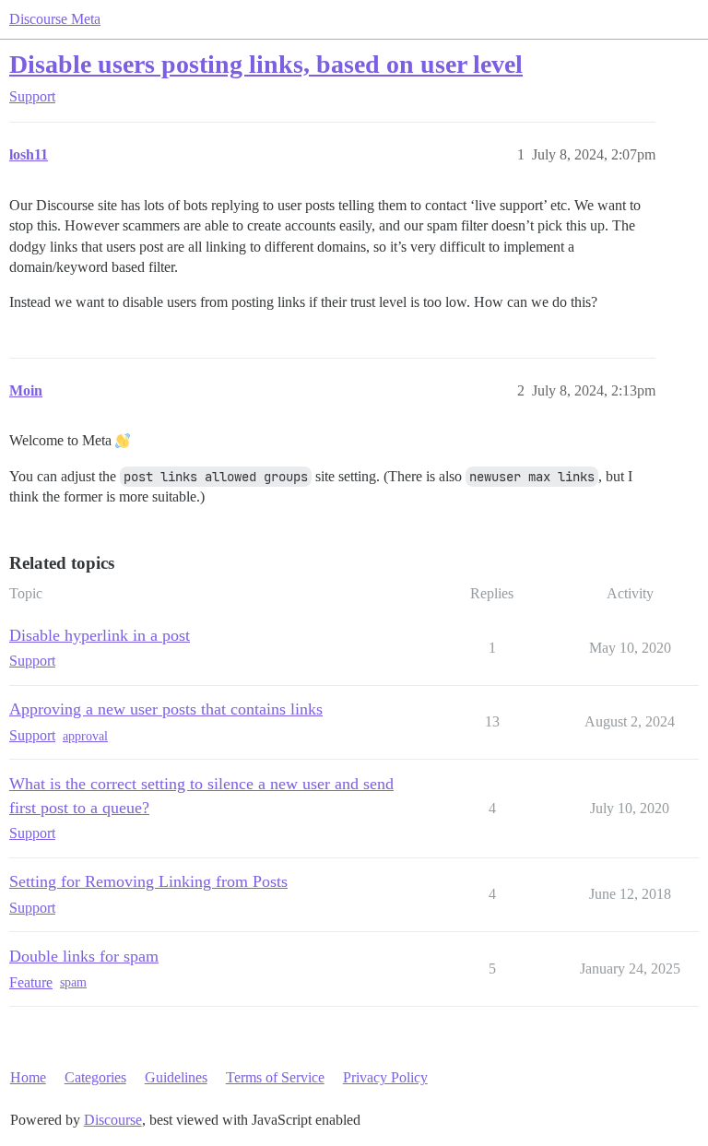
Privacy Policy (385, 1077)
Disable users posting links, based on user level (266, 64)
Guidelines (176, 1077)
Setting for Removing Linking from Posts (148, 881)
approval (85, 736)
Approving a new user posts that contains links (166, 709)
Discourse (113, 1120)
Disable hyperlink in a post (99, 635)
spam (73, 982)
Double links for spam (84, 956)
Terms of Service (275, 1077)
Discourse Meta (54, 19)
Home (28, 1077)
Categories (95, 1077)
